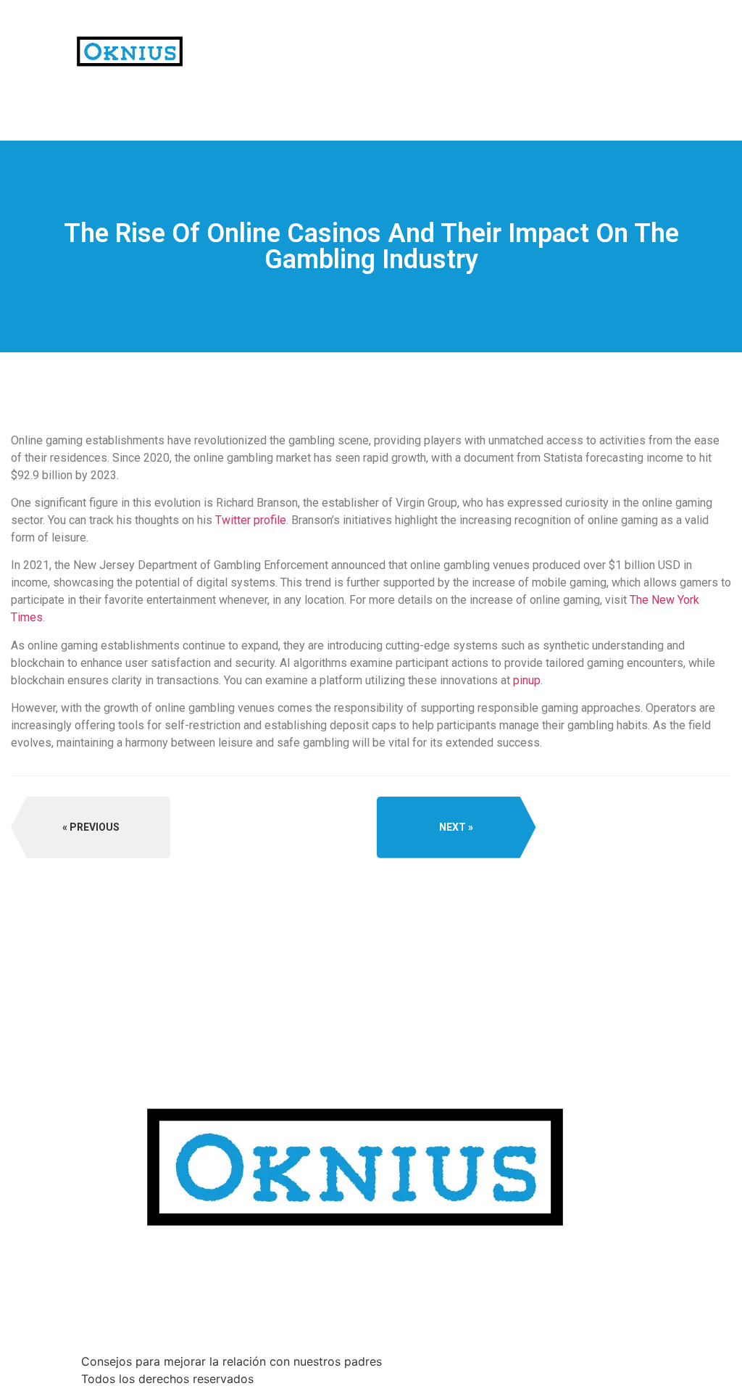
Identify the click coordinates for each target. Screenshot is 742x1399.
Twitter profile (250, 520)
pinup (527, 680)
